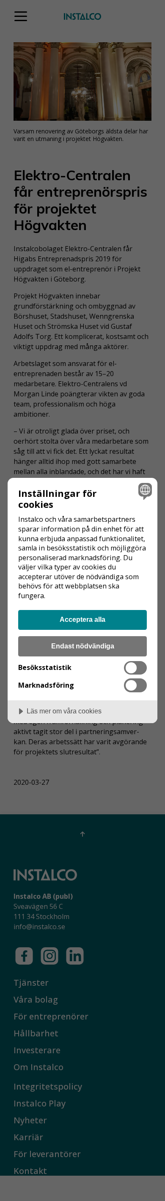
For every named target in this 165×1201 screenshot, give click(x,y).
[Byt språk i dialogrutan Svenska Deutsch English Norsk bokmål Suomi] (144, 491)
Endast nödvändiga (82, 646)
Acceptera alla (82, 619)
